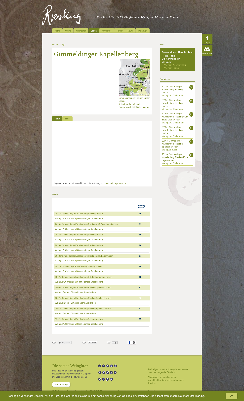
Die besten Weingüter (70, 365)
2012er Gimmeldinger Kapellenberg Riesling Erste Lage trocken (84, 256)
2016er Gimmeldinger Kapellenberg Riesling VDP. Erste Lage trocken (86, 224)
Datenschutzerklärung (191, 396)
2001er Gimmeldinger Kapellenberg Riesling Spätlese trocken (83, 309)
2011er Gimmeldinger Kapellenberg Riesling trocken (79, 266)
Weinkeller (207, 53)
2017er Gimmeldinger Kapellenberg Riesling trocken (79, 214)
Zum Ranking (61, 384)
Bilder (67, 118)
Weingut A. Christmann (65, 218)
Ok (231, 395)
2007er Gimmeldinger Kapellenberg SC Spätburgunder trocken (83, 277)
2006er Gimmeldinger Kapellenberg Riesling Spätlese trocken (83, 287)
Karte (57, 118)
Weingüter (81, 31)
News (130, 31)
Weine (68, 31)
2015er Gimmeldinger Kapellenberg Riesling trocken (79, 235)
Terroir (119, 31)
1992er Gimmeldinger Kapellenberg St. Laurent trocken (80, 319)
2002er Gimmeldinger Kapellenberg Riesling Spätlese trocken (83, 298)
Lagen (94, 31)
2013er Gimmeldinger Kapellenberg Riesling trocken (79, 245)
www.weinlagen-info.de (115, 183)
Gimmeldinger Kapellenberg (90, 218)
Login (207, 42)
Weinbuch (142, 31)
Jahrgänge (107, 31)
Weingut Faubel (62, 292)
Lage (62, 44)
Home (57, 31)
